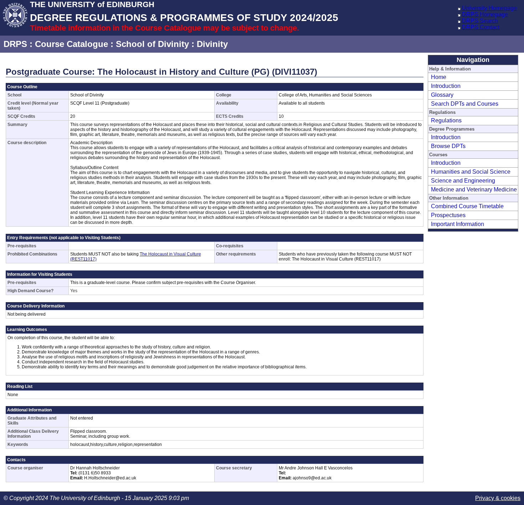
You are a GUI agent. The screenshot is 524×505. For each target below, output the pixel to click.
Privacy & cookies (497, 498)
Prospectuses (448, 215)
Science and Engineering (463, 181)
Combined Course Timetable (467, 206)
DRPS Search (480, 21)
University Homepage (489, 8)
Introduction (446, 86)
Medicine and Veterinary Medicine (474, 189)
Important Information (457, 224)
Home (438, 77)
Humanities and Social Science (470, 172)
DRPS (15, 44)
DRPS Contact (480, 27)
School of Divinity (152, 44)
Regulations (446, 120)
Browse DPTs (448, 146)
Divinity (212, 44)
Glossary (442, 95)
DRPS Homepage (485, 14)
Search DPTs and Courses (464, 104)
